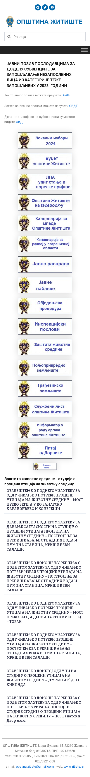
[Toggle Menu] (84, 50)
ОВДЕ (66, 95)
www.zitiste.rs (74, 767)
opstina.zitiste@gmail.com (35, 767)
